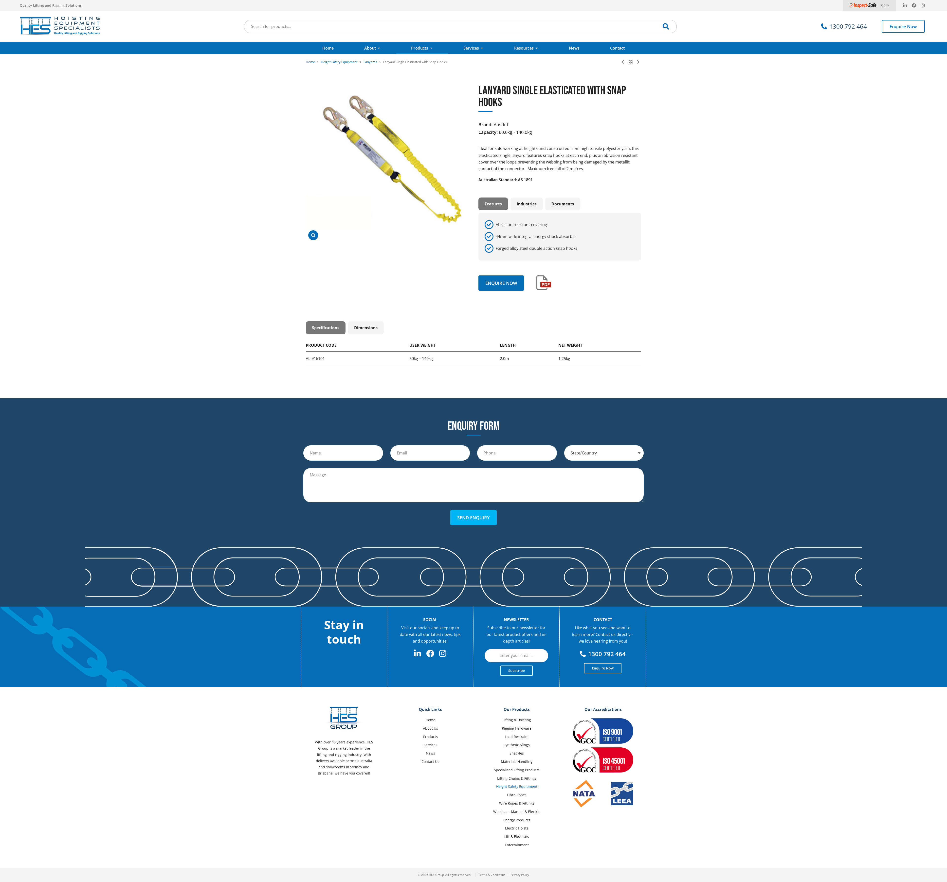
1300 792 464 (848, 26)
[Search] (666, 26)
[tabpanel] (559, 237)
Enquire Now (903, 26)
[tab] (493, 204)
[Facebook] (914, 5)
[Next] (637, 62)
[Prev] (624, 62)
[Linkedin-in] (905, 5)
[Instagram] (922, 5)
